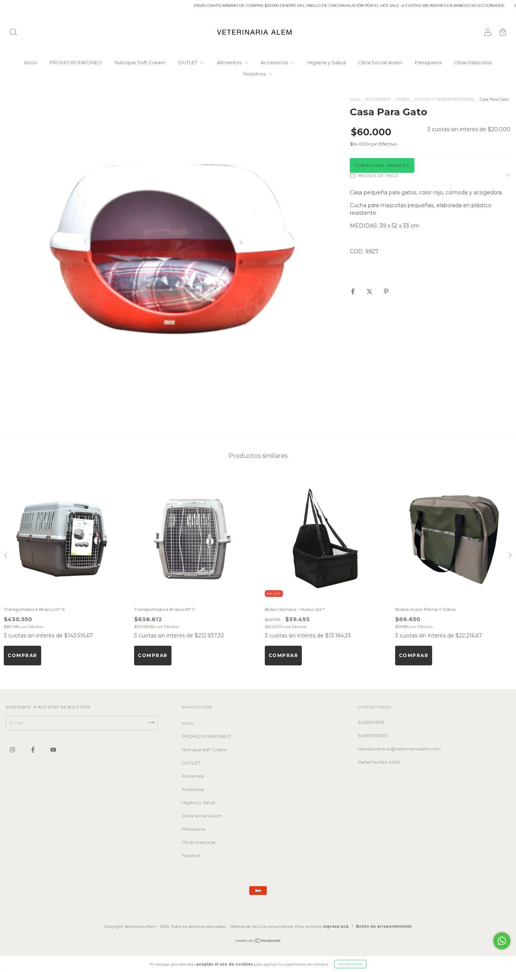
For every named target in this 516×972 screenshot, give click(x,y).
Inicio (30, 62)
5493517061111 (372, 735)
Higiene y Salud (326, 62)
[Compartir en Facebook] (353, 291)
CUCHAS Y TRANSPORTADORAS (444, 99)
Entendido (350, 964)
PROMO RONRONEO (75, 62)
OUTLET (188, 62)
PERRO (402, 99)
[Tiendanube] (258, 941)
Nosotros (255, 74)
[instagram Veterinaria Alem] (13, 749)
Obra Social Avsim (380, 62)
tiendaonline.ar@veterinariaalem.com (399, 749)
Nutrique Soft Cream (139, 62)
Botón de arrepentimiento (384, 926)
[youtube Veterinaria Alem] (53, 749)
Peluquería (428, 62)
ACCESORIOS (377, 99)
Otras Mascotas (473, 62)
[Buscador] (13, 33)
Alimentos (230, 62)
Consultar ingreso (382, 165)
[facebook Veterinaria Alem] (33, 749)
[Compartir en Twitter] (370, 291)
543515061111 (371, 722)
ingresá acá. (336, 926)
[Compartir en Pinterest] (386, 291)
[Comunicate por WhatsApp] (501, 940)
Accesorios (275, 62)
